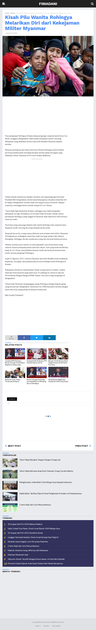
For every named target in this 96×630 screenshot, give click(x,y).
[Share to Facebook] (24, 337)
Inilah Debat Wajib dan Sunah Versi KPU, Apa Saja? (58, 380)
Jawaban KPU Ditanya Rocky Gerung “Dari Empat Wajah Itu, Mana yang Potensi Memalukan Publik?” (15, 363)
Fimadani (48, 3)
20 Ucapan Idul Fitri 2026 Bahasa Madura (25, 524)
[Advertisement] (81, 136)
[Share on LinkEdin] (49, 337)
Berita (13, 13)
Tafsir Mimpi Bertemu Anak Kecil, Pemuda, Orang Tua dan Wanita (46, 471)
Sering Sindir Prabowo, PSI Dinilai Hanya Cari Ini (37, 362)
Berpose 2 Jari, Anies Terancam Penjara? (12, 380)
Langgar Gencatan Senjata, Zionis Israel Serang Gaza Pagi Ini (33, 537)
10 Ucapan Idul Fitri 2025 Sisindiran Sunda (25, 533)
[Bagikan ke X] (36, 337)
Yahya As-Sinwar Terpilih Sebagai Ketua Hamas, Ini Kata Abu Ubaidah (36, 559)
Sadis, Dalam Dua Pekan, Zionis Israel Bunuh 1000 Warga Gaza (34, 528)
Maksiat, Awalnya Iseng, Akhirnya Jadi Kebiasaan (28, 550)
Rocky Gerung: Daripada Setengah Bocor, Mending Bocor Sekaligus (36, 381)
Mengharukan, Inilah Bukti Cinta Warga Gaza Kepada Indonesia (45, 482)
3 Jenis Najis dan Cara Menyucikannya (35, 505)
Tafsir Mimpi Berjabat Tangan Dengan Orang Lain (39, 460)
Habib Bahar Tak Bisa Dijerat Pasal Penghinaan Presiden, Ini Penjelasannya (50, 493)
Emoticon (12, 399)
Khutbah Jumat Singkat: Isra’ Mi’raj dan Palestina (28, 541)
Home (7, 13)
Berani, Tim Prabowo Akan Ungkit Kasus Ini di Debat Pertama (58, 363)
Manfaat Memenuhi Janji (18, 555)
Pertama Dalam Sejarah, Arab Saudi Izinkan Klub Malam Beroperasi (35, 563)
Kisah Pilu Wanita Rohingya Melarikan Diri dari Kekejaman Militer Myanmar (42, 22)
